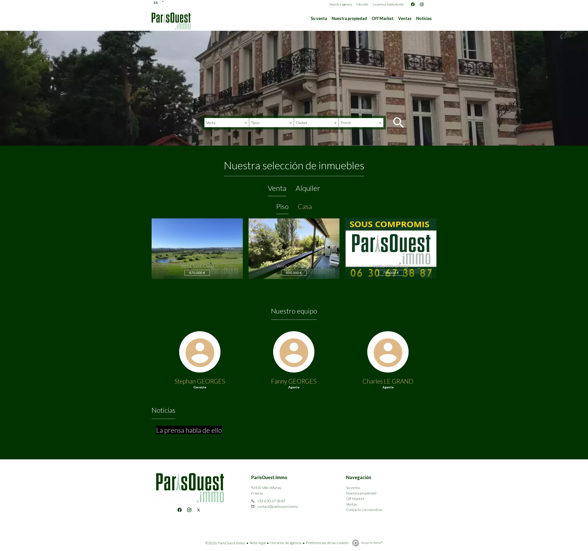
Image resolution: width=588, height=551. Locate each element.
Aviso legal (258, 542)
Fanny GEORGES (294, 381)
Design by (372, 542)
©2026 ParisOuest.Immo (225, 543)
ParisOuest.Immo (269, 477)
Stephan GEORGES (200, 381)
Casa (305, 206)
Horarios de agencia (285, 542)
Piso (282, 206)
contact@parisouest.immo (277, 506)
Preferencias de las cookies (327, 542)
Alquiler (308, 188)
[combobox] (226, 122)
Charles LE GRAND (387, 381)
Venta (277, 188)
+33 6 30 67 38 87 (271, 501)
